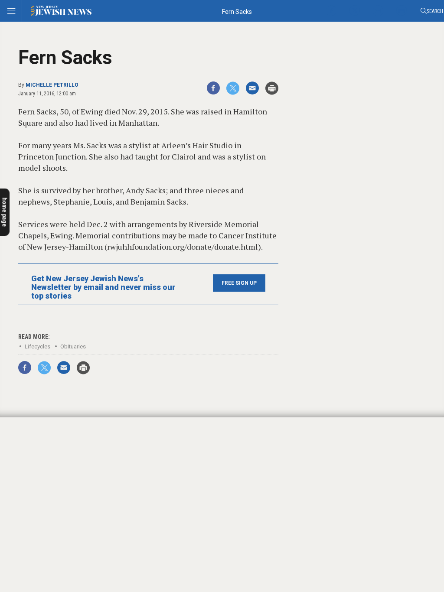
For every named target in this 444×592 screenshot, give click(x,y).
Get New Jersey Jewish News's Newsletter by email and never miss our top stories (103, 287)
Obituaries (73, 346)
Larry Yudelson (32, 431)
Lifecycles (37, 346)
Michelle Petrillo (52, 85)
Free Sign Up (239, 283)
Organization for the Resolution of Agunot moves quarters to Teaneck (61, 444)
